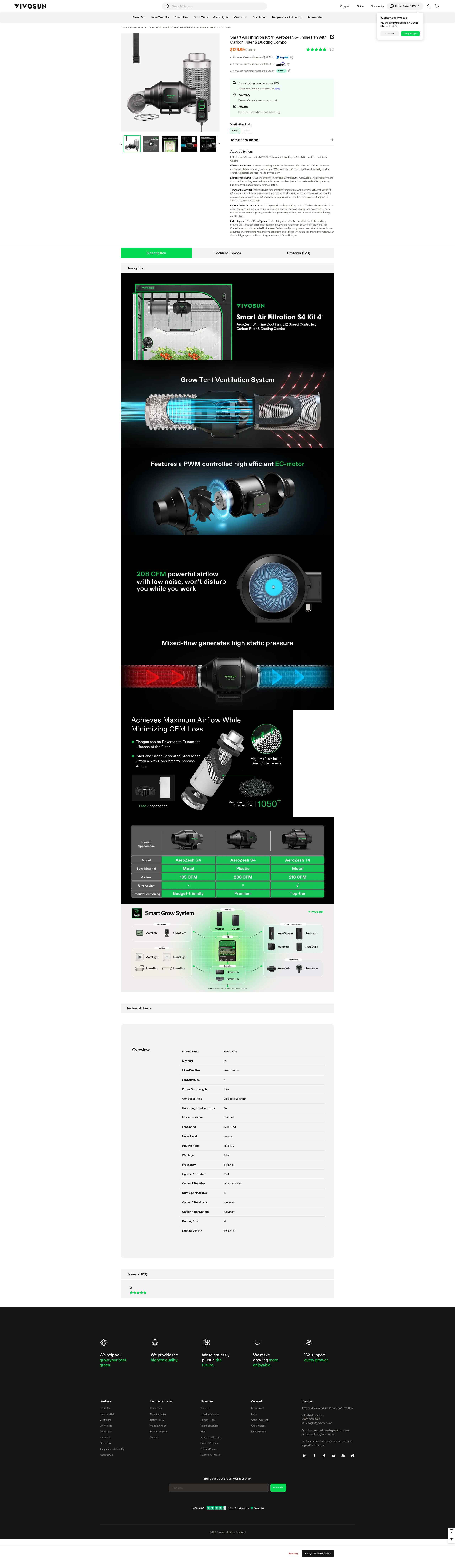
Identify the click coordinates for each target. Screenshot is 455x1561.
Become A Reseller (211, 1454)
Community (377, 6)
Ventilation (105, 1437)
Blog (203, 1431)
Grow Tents (106, 1425)
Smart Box (105, 1408)
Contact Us (156, 1408)
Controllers (105, 1419)
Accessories (106, 1454)
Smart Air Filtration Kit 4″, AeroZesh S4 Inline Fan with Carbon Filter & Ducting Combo (278, 40)
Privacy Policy (208, 1419)
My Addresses (258, 1431)
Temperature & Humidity (112, 1449)
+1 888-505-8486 (311, 1419)
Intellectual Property (211, 1437)
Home (124, 27)
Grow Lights (106, 1431)
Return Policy (157, 1419)
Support (345, 6)
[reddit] (352, 1456)
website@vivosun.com (323, 1434)
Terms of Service (209, 1425)
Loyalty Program (158, 1431)
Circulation (105, 1443)
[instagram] (305, 1456)
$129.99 (237, 49)
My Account (257, 1408)
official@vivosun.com (313, 1415)
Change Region (410, 33)
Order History (258, 1425)
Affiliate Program (209, 1449)
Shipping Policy (158, 1413)
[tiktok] (324, 1456)
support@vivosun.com (313, 1445)
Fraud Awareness (210, 1413)
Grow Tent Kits (107, 1413)
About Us (205, 1408)
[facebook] (314, 1456)
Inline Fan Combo (138, 27)
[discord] (343, 1456)
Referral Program (209, 1443)
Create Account (259, 1419)
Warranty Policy (158, 1425)
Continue (390, 33)
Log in (254, 1413)
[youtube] (333, 1456)
